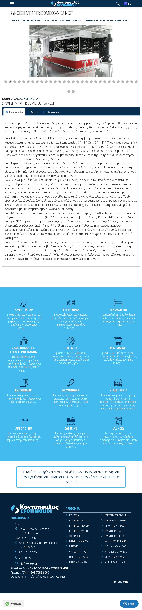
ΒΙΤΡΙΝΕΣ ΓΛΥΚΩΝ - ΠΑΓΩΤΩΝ (82, 531)
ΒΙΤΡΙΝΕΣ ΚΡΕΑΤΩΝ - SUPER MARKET (82, 525)
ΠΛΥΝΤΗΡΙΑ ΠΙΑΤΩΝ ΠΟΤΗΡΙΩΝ (117, 531)
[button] (118, 3)
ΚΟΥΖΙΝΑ (74, 515)
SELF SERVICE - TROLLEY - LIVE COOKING (117, 562)
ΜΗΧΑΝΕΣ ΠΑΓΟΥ (78, 562)
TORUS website (119, 582)
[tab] (14, 112)
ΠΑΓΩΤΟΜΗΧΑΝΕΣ (78, 556)
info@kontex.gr (28, 563)
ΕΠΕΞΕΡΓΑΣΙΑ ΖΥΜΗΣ (115, 520)
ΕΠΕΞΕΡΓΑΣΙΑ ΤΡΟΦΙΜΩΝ (117, 515)
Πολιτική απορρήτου (41, 577)
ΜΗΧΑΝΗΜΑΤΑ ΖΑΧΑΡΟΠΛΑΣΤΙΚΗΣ (117, 525)
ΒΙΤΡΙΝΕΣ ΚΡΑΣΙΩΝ (79, 520)
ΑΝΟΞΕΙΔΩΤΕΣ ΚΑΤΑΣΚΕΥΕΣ (117, 541)
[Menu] (12, 3)
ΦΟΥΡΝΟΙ (74, 536)
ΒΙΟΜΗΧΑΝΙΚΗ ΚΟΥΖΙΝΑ (117, 546)
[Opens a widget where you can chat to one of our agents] (129, 604)
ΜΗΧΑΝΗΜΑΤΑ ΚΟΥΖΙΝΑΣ (82, 541)
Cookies (61, 577)
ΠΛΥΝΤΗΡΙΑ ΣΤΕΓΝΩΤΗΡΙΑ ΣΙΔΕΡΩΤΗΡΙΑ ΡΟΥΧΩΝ (117, 536)
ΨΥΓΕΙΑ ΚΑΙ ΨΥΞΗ (78, 551)
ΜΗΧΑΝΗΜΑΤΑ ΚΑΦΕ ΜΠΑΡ (117, 556)
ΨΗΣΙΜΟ (74, 546)
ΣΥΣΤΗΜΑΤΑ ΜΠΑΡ (28, 98)
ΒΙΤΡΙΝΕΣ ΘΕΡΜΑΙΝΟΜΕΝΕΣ (117, 551)
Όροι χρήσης (18, 577)
